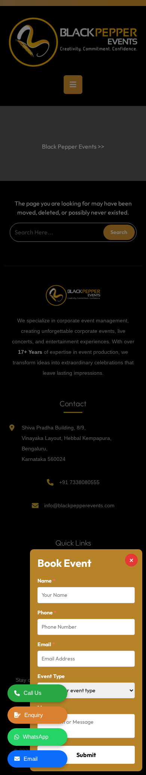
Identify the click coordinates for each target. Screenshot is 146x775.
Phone (47, 612)
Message (47, 707)
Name (46, 580)
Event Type (51, 676)
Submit (86, 755)
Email (46, 644)
